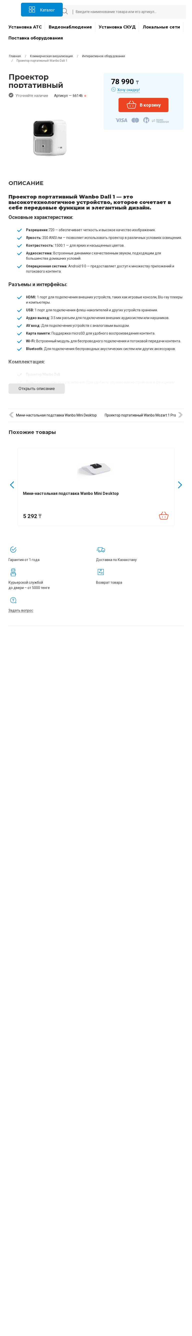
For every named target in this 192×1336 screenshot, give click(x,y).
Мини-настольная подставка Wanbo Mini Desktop (56, 415)
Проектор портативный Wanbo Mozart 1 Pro (140, 415)
